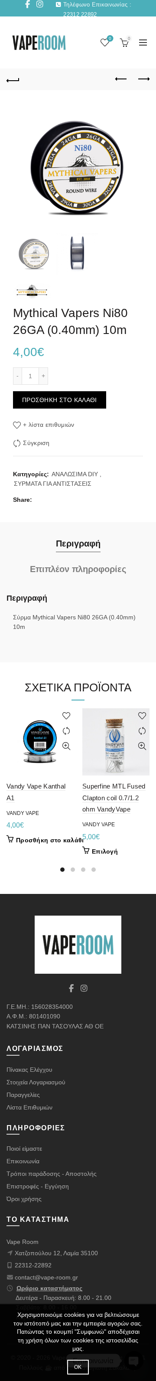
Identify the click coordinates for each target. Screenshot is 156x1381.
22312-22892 (33, 1265)
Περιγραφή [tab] (78, 543)
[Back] (13, 79)
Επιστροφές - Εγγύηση (37, 1186)
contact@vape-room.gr (46, 1277)
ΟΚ (78, 1367)
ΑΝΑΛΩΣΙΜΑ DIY (75, 474)
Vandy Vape (22, 813)
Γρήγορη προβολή (66, 746)
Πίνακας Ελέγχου (29, 1069)
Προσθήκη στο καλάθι (59, 399)
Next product (143, 79)
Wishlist (110, 38)
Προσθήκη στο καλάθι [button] (50, 840)
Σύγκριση (36, 442)
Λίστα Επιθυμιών (29, 1107)
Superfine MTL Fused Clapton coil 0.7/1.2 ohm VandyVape (114, 797)
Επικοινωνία (22, 1161)
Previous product (121, 79)
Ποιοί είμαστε (24, 1148)
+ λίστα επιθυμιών (48, 424)
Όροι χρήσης (24, 1198)
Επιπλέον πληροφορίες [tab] (78, 569)
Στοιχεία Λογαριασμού (35, 1082)
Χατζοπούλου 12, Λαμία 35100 (56, 1253)
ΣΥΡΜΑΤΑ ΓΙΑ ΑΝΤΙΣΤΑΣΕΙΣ (52, 483)
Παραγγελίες (23, 1094)
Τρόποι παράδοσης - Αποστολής (51, 1173)
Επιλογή (105, 851)
